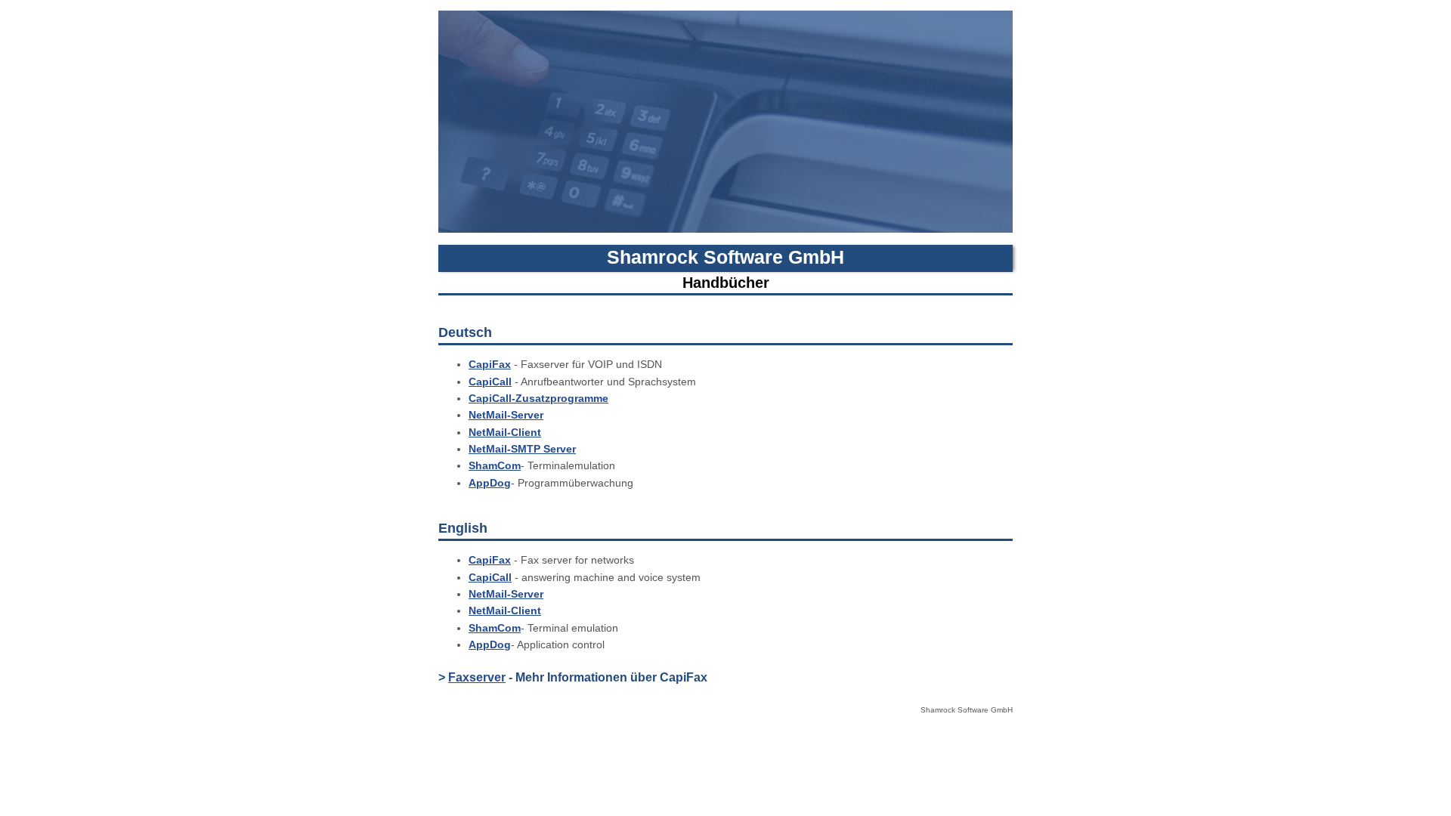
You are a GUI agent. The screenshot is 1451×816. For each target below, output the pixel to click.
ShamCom (495, 465)
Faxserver (477, 677)
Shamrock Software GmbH (725, 256)
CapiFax (490, 364)
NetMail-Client (505, 432)
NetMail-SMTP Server (522, 449)
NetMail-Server (506, 415)
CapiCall (490, 382)
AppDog (490, 483)
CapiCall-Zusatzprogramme (538, 398)
